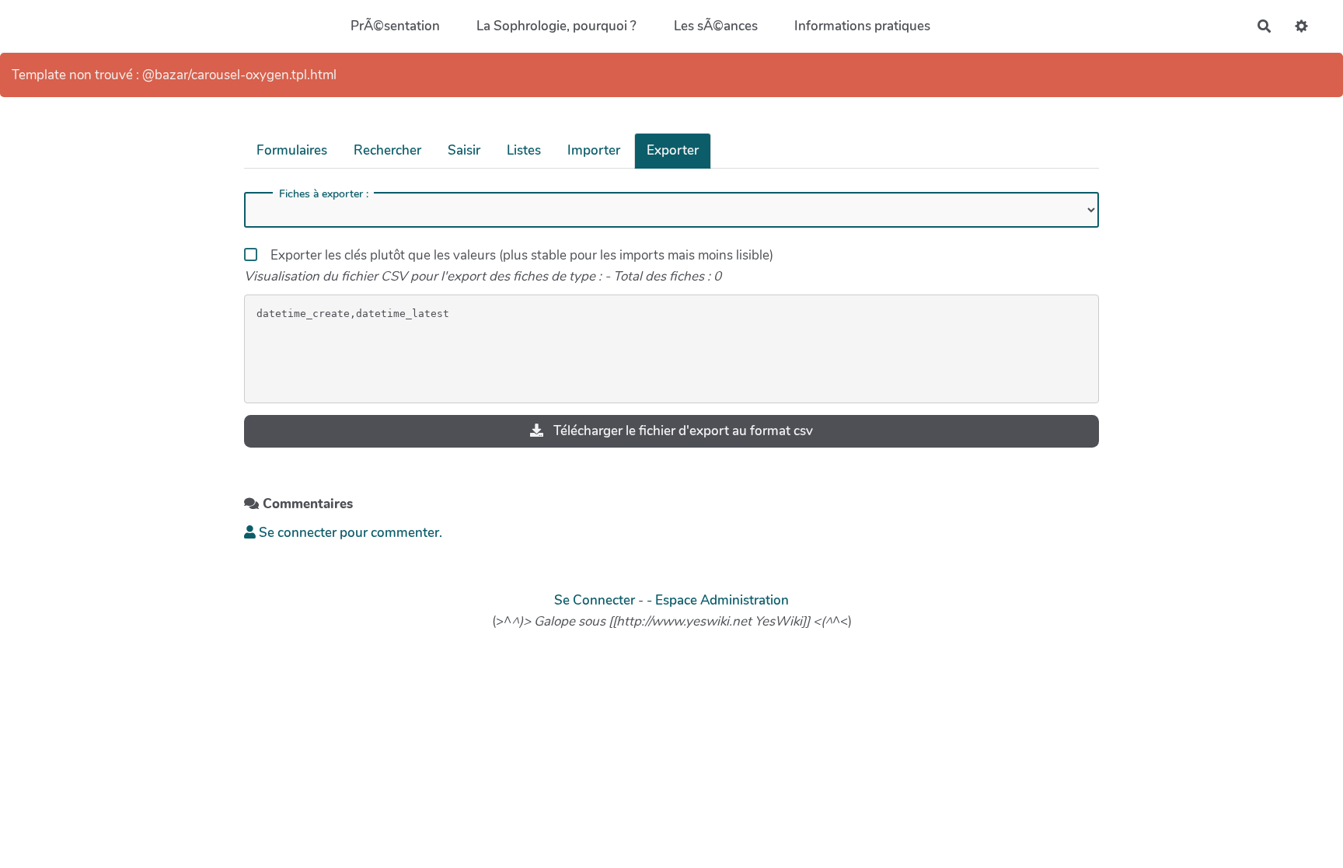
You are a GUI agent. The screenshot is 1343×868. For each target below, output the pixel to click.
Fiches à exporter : (323, 194)
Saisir (464, 150)
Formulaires (291, 150)
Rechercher (387, 150)
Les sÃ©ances (716, 26)
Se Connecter (594, 600)
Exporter (673, 150)
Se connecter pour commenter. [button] (349, 533)
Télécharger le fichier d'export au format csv (681, 431)
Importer (593, 150)
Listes (524, 150)
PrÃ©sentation (395, 26)
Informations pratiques (862, 26)
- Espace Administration (718, 600)
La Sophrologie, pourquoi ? (556, 26)
